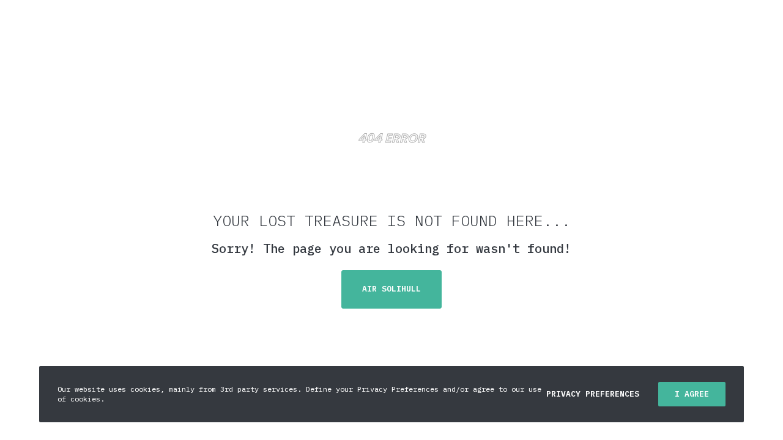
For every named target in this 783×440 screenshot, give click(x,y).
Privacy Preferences (592, 394)
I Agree (692, 394)
